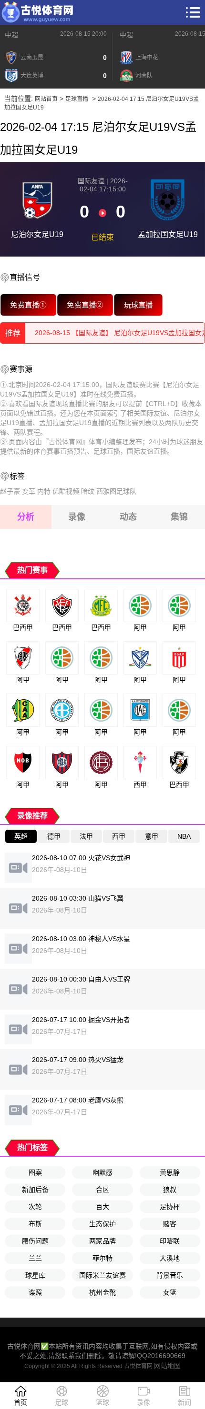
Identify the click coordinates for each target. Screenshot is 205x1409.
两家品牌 (102, 1241)
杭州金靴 (102, 1292)
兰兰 (35, 1258)
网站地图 (167, 1365)
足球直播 (76, 99)
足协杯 (170, 1207)
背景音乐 (169, 1275)
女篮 (169, 1292)
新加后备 (35, 1189)
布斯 (35, 1224)
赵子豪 (10, 491)
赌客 (169, 1224)
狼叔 (169, 1189)
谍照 (35, 1292)
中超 (11, 35)
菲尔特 (102, 1258)
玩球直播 (138, 304)
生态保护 (102, 1224)
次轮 (35, 1207)
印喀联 (170, 1241)
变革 (28, 491)
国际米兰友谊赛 (102, 1275)
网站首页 (46, 99)
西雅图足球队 (116, 491)
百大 (102, 1207)
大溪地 (170, 1258)
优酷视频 (65, 491)
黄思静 (170, 1172)
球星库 (35, 1275)
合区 (102, 1189)
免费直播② (84, 304)
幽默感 (102, 1172)
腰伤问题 (35, 1241)
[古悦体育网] (37, 12)
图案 (35, 1172)
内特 (44, 491)
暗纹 (87, 491)
